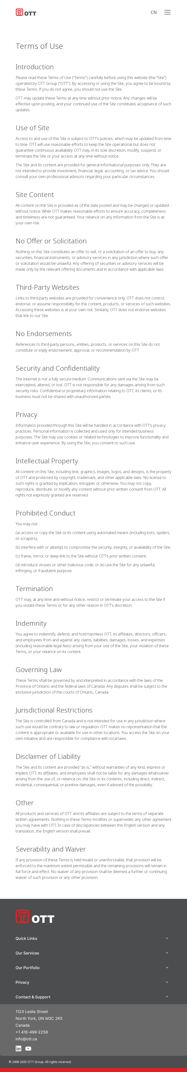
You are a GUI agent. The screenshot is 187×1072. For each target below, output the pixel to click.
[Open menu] (167, 12)
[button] (93, 938)
